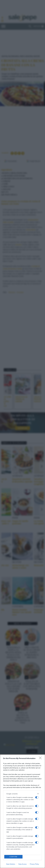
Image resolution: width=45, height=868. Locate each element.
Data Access (22, 864)
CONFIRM (13, 857)
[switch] (37, 797)
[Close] (41, 759)
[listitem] (22, 794)
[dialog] (22, 811)
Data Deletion (10, 864)
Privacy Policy (34, 864)
